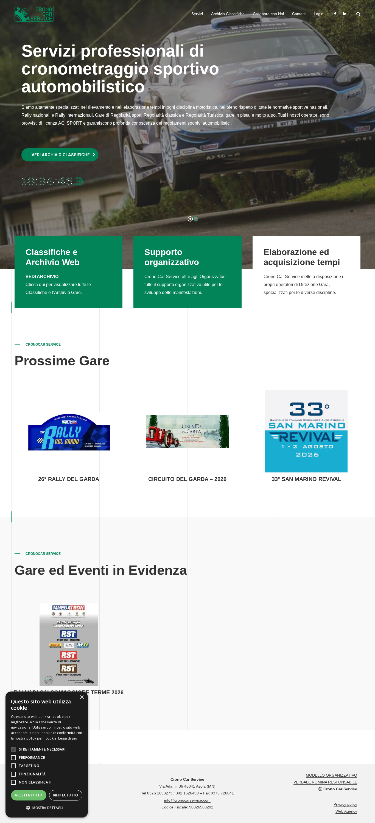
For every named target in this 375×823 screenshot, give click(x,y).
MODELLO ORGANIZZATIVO (331, 775)
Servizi (197, 14)
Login (318, 14)
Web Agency (346, 811)
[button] (46, 808)
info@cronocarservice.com (187, 800)
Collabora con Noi (268, 14)
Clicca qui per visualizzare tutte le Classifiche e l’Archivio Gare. (58, 284)
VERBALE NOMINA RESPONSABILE (325, 782)
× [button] (82, 697)
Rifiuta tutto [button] (65, 795)
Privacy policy (345, 804)
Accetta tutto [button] (28, 795)
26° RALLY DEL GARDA (68, 479)
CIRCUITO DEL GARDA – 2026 (187, 479)
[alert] (46, 755)
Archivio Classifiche (228, 14)
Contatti (299, 14)
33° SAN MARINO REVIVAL (306, 479)
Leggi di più (67, 738)
